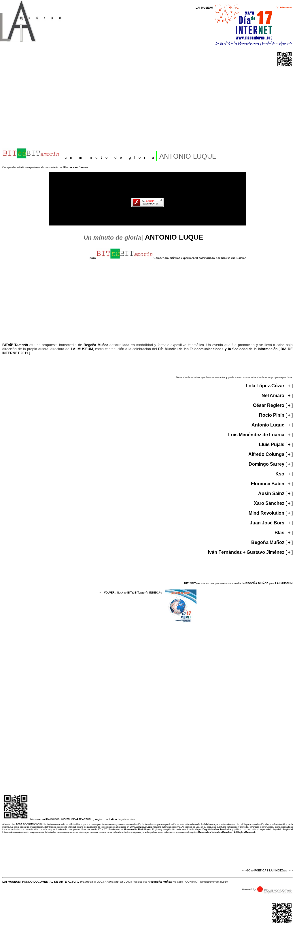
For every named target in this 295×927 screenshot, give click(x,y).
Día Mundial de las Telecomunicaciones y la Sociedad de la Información (217, 349)
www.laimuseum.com (140, 827)
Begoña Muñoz (96, 345)
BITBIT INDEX (142, 592)
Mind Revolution (266, 513)
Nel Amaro (273, 395)
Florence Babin (268, 483)
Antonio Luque (268, 424)
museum (39, 819)
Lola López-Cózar (265, 385)
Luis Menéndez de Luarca (256, 434)
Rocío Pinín (272, 415)
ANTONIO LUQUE (174, 237)
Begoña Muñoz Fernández (217, 829)
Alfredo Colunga (266, 454)
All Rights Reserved (244, 832)
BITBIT (15, 345)
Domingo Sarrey (267, 464)
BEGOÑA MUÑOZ (257, 583)
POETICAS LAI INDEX (268, 870)
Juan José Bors (267, 522)
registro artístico (106, 819)
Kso (279, 473)
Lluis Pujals (271, 444)
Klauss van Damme (75, 167)
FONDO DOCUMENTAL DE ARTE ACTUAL (69, 819)
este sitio (60, 824)
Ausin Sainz (271, 493)
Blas (279, 532)
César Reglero (268, 405)
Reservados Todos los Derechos (215, 832)
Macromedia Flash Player (137, 829)
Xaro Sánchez (269, 503)
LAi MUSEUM (204, 7)
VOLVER (109, 592)
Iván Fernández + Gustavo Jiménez (246, 552)
